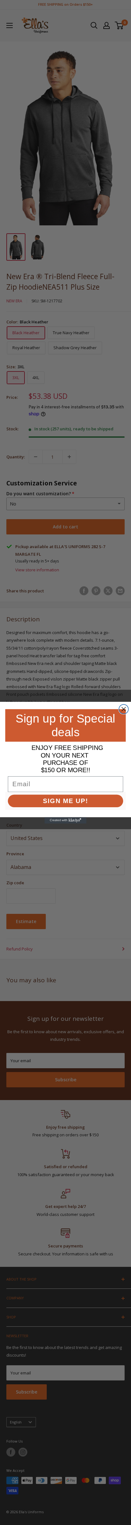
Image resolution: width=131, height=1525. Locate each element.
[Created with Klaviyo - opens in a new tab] (65, 820)
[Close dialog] (123, 709)
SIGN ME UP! (65, 800)
